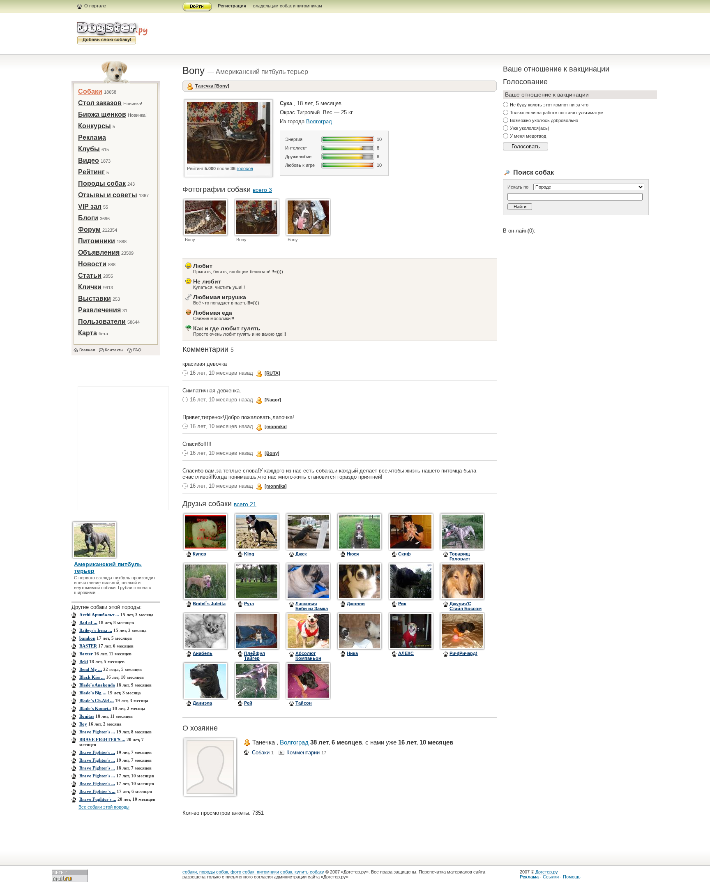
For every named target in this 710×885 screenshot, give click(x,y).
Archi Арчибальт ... (99, 614)
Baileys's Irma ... (95, 630)
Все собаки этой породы (103, 806)
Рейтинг (91, 171)
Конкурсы (94, 125)
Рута (249, 603)
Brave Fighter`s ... (97, 791)
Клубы (89, 148)
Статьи (89, 275)
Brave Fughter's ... (97, 799)
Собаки (90, 91)
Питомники (96, 240)
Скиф (404, 553)
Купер (199, 553)
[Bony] (272, 453)
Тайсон (303, 703)
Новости (92, 263)
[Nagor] (273, 399)
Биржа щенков (102, 114)
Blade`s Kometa (95, 708)
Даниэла (202, 703)
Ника (352, 653)
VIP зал (89, 206)
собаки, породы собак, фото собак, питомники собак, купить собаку (253, 871)
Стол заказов (100, 102)
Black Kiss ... (92, 677)
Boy (83, 723)
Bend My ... (90, 669)
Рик (402, 603)
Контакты (114, 350)
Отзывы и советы (107, 194)
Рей (248, 703)
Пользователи (102, 321)
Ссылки (551, 876)
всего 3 (262, 190)
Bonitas (86, 716)
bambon (87, 638)
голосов (245, 168)
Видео (88, 160)
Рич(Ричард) (463, 653)
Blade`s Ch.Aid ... (96, 700)
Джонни (356, 603)
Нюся (353, 553)
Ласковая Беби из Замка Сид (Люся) (311, 608)
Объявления (99, 252)
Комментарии (303, 752)
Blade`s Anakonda (97, 684)
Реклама (92, 137)
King (249, 553)
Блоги (88, 217)
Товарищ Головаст (460, 556)
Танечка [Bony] (212, 85)
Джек (301, 553)
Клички (89, 286)
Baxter (86, 653)
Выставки (94, 298)
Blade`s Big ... (92, 692)
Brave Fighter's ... (97, 731)
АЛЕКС (406, 653)
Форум (89, 229)
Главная (87, 350)
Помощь (572, 876)
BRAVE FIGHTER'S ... (102, 739)
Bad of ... (88, 622)
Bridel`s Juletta (209, 603)
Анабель (202, 653)
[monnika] (276, 426)
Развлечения (99, 310)
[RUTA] (272, 373)
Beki (83, 661)
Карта (87, 333)
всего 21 (245, 504)
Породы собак (102, 183)
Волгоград (319, 121)
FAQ (137, 350)
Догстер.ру (546, 871)
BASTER (88, 645)
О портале (95, 5)
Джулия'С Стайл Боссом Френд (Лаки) (466, 608)
